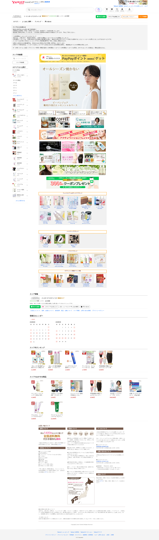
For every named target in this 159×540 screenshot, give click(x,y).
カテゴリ (15, 21)
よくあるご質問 (26, 21)
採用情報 (90, 534)
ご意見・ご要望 (110, 534)
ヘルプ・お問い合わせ (99, 534)
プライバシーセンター (62, 534)
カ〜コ (15, 85)
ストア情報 (77, 310)
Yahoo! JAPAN (118, 6)
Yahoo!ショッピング (63, 532)
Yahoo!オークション (86, 532)
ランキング (38, 21)
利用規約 (72, 534)
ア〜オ (15, 82)
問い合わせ (48, 21)
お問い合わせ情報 (86, 310)
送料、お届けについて (48, 310)
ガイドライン (78, 534)
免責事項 (85, 534)
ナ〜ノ (15, 93)
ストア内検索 (143, 16)
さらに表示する (17, 95)
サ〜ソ (15, 88)
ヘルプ (146, 6)
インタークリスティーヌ (49, 298)
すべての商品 (16, 80)
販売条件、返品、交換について (63, 310)
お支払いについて (35, 310)
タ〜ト (15, 90)
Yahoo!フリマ (98, 532)
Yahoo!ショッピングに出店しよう (133, 6)
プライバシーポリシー (98, 310)
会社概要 (67, 16)
